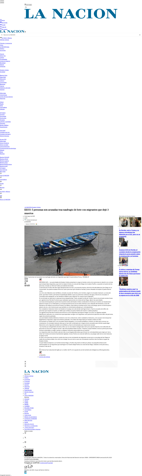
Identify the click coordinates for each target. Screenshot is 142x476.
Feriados (2, 120)
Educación (3, 79)
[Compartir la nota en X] (27, 286)
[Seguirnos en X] (25, 438)
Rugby (2, 104)
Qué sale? (2, 130)
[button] (71, 115)
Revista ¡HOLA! (4, 159)
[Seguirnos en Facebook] (25, 433)
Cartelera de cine (4, 132)
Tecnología (3, 116)
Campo (2, 57)
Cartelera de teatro (5, 134)
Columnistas (3, 95)
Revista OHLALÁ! (4, 157)
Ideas (1, 152)
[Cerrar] (25, 32)
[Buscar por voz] (139, 34)
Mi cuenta (4, 29)
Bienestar (2, 84)
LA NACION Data (4, 47)
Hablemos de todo (5, 88)
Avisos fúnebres (4, 143)
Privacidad (50, 463)
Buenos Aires (3, 75)
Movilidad (2, 63)
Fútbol (2, 102)
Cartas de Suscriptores (6, 97)
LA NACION (27, 207)
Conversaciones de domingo (8, 148)
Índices (2, 65)
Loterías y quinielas (5, 121)
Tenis (1, 105)
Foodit (3, 25)
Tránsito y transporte (6, 43)
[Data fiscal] (25, 473)
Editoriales (3, 93)
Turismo (2, 114)
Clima (1, 45)
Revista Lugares (4, 161)
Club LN (4, 27)
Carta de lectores (5, 146)
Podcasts (2, 123)
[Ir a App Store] (28, 456)
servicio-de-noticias (44, 357)
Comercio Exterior (5, 61)
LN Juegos (3, 113)
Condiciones (43, 463)
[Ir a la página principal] (71, 18)
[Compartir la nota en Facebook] (25, 286)
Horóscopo (3, 118)
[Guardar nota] (25, 279)
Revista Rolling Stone (6, 164)
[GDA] (28, 468)
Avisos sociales (4, 145)
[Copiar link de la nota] (25, 283)
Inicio (3, 20)
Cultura (2, 81)
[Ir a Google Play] (28, 452)
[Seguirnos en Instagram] (25, 442)
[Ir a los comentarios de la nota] (27, 279)
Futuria (2, 54)
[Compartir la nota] (25, 281)
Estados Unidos (4, 70)
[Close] (25, 362)
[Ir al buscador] (25, 7)
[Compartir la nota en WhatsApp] (27, 281)
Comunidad (3, 82)
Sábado (2, 150)
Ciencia (2, 86)
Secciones (4, 22)
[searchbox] (70, 35)
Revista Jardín (4, 166)
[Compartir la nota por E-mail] (29, 286)
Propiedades (3, 59)
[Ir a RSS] (25, 447)
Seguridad (3, 77)
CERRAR (2, 1)
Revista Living (4, 162)
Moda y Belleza (4, 125)
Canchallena (3, 107)
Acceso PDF (3, 139)
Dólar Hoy (3, 56)
